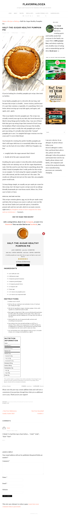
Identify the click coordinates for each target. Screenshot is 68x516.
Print (23, 265)
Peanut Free (27, 401)
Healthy (14, 401)
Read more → (54, 51)
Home (4, 21)
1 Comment (23, 32)
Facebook (33, 224)
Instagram (29, 222)
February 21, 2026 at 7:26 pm (12, 430)
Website (5, 490)
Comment (6, 461)
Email (4, 483)
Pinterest (8, 224)
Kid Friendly (19, 401)
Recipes (10, 21)
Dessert (11, 401)
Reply (3, 440)
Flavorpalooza (34, 4)
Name (4, 477)
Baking (16, 21)
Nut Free (23, 401)
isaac (8, 428)
